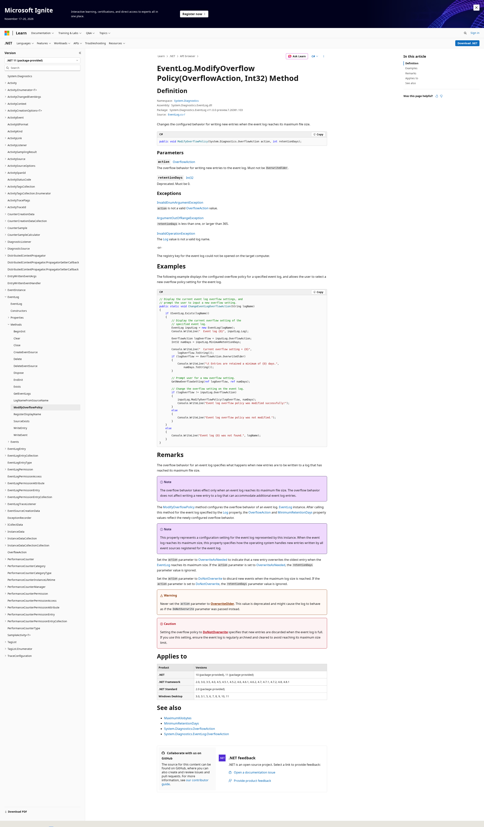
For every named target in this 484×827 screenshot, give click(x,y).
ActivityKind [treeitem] (15, 131)
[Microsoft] (7, 33)
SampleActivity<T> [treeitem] (19, 635)
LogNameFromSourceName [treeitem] (31, 400)
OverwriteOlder (222, 604)
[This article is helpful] (436, 96)
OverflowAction (184, 162)
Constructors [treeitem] (19, 311)
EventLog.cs (175, 114)
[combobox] (42, 60)
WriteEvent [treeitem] (20, 435)
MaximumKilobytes (178, 718)
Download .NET (467, 43)
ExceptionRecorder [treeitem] (19, 518)
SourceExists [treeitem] (21, 421)
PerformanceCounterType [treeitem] (24, 628)
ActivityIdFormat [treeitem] (18, 124)
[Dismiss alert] (476, 8)
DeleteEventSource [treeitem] (25, 366)
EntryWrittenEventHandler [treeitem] (24, 283)
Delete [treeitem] (18, 359)
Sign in (475, 33)
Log (165, 239)
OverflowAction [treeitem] (17, 552)
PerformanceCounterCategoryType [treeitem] (29, 573)
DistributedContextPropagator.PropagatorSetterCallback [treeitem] (43, 269)
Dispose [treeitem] (19, 373)
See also (410, 83)
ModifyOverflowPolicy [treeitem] (28, 407)
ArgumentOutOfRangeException (180, 218)
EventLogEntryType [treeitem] (20, 462)
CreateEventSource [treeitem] (26, 352)
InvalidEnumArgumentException (180, 202)
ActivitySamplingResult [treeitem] (22, 152)
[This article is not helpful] (441, 96)
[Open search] (465, 33)
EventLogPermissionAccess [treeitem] (25, 476)
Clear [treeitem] (17, 338)
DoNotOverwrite (210, 578)
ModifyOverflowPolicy (179, 507)
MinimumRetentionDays (295, 512)
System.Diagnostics (186, 100)
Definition (411, 63)
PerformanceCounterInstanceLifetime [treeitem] (31, 580)
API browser (187, 56)
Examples (411, 68)
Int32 (189, 178)
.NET (172, 56)
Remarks (410, 73)
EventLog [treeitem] (16, 304)
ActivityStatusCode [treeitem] (19, 179)
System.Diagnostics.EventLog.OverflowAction (196, 734)
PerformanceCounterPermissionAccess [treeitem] (32, 600)
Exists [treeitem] (17, 386)
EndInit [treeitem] (18, 380)
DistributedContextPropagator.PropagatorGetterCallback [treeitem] (43, 262)
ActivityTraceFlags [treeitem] (19, 200)
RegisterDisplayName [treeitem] (27, 414)
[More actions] (323, 56)
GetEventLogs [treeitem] (22, 393)
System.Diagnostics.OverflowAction (189, 729)
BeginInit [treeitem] (19, 331)
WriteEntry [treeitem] (20, 428)
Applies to (411, 78)
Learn (161, 56)
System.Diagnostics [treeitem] (20, 76)
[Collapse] (80, 53)
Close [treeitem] (17, 345)
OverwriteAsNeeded (212, 560)
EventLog (285, 507)
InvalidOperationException (176, 233)
